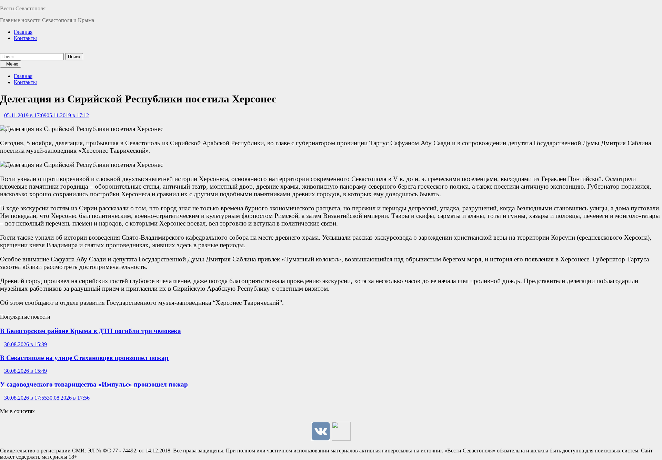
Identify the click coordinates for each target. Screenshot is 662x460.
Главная (23, 32)
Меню (12, 64)
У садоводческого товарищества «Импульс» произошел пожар (94, 384)
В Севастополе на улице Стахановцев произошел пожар (84, 357)
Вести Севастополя (23, 8)
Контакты (25, 38)
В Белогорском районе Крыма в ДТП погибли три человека (90, 330)
